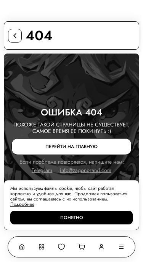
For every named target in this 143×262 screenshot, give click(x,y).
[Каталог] (41, 246)
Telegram (42, 170)
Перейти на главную (71, 146)
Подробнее (22, 204)
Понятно (71, 217)
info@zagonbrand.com (85, 170)
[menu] (121, 246)
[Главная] (22, 246)
